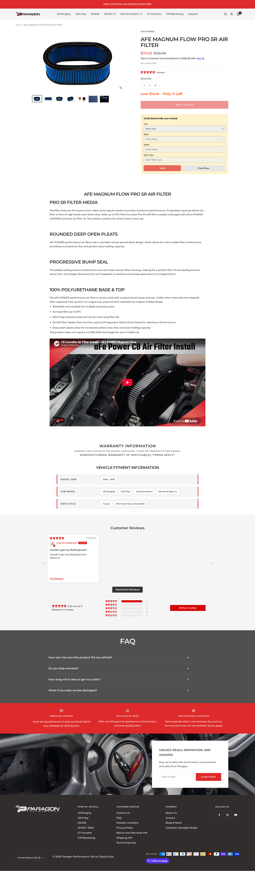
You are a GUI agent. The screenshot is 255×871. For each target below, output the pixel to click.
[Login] (231, 14)
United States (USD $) (29, 858)
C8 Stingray (64, 14)
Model (146, 144)
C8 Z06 (95, 14)
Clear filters (203, 168)
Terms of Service (126, 842)
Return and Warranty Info (131, 832)
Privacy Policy (124, 828)
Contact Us (123, 812)
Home (18, 24)
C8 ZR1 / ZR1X (86, 828)
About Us (171, 812)
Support (193, 14)
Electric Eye (107, 856)
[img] (57, 538)
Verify (162, 168)
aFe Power (148, 31)
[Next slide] (211, 563)
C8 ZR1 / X (110, 14)
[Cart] (238, 14)
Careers (170, 817)
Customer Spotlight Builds (181, 828)
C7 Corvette (154, 14)
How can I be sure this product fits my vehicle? (80, 657)
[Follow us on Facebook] (219, 815)
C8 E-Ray (80, 14)
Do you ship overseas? (63, 668)
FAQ (118, 817)
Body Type (148, 155)
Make (146, 134)
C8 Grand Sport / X (131, 14)
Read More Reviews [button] (127, 589)
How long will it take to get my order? (74, 679)
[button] (148, 72)
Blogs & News (174, 822)
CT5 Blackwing (174, 14)
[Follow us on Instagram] (227, 815)
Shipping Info (124, 837)
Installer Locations (127, 822)
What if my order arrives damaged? (72, 690)
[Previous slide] (43, 563)
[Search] (225, 14)
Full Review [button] (56, 578)
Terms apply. (215, 725)
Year (146, 124)
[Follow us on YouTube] (236, 815)
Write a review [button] (188, 607)
